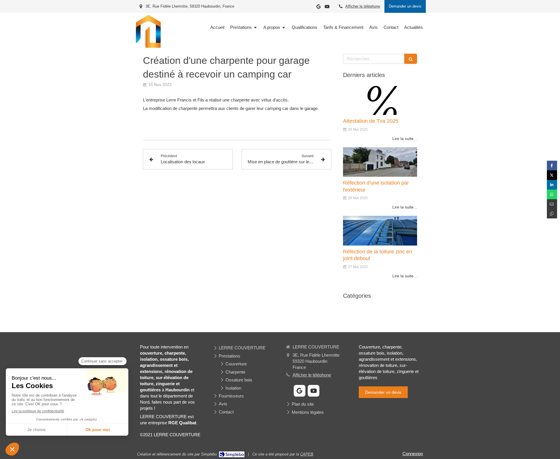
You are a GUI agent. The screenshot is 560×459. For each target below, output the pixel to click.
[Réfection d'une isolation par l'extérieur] (380, 162)
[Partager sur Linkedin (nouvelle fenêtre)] (552, 185)
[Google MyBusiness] (318, 7)
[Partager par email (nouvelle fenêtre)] (552, 204)
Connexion (412, 453)
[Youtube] (327, 7)
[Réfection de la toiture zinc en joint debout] (380, 231)
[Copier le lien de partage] (552, 213)
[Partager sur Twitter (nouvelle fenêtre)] (552, 175)
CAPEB (306, 454)
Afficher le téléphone (362, 6)
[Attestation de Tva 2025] (380, 100)
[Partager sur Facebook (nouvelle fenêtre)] (552, 165)
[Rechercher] (410, 59)
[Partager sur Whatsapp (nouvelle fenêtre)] (552, 194)
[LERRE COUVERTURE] (148, 47)
